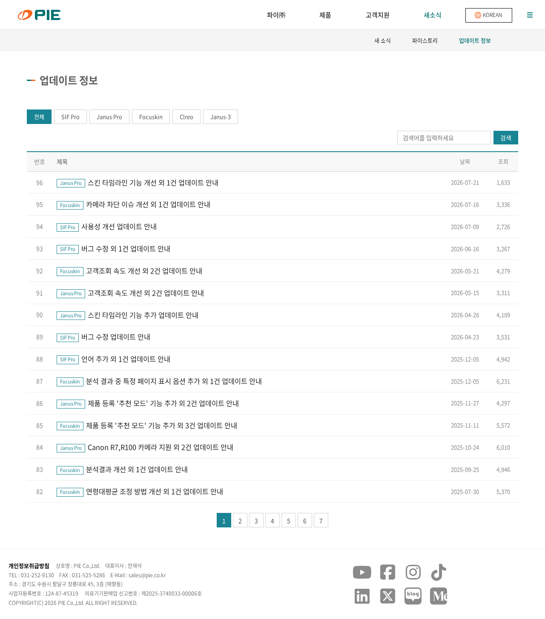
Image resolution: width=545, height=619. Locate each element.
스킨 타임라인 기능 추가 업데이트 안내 (129, 315)
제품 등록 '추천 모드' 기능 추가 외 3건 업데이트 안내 (148, 425)
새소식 (433, 15)
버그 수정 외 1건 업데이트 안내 (115, 248)
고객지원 (378, 15)
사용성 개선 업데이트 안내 (108, 226)
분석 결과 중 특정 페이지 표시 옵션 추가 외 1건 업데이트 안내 (161, 381)
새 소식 (382, 40)
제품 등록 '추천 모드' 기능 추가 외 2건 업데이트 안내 (149, 403)
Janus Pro (109, 116)
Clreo (186, 116)
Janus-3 (220, 116)
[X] (387, 595)
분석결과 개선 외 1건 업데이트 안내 (124, 469)
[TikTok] (438, 572)
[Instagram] (413, 572)
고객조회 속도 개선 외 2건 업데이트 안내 (131, 270)
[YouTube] (362, 572)
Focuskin (151, 116)
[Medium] (438, 595)
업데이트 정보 (475, 40)
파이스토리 (425, 40)
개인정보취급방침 (29, 565)
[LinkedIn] (362, 595)
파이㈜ (276, 15)
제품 (325, 15)
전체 (39, 116)
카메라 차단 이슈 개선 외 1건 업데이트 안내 (135, 204)
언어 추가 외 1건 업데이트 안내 (115, 359)
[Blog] (413, 595)
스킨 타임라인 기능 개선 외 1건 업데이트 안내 (139, 182)
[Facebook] (387, 572)
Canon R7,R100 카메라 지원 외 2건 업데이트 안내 (146, 447)
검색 (505, 137)
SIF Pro (70, 116)
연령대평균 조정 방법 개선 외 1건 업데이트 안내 (141, 491)
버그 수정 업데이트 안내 (105, 336)
